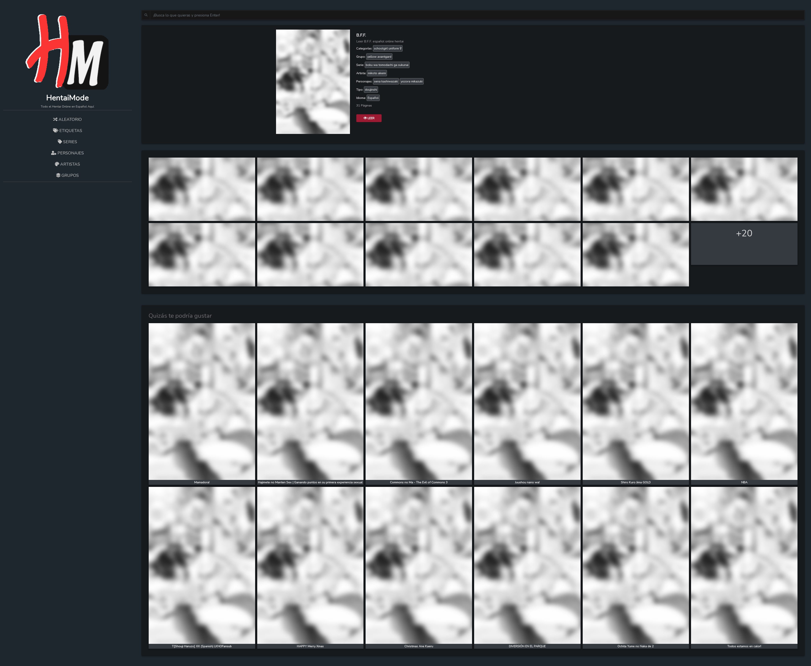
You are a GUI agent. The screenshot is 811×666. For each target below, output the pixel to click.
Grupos (69, 175)
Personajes (70, 153)
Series (69, 142)
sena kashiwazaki (386, 81)
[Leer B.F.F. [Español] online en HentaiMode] (313, 81)
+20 (744, 233)
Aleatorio (69, 119)
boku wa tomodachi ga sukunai (387, 65)
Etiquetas (70, 130)
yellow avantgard (379, 56)
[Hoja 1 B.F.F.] (202, 189)
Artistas (69, 164)
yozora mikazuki (412, 81)
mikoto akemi (377, 73)
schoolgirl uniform (387, 48)
